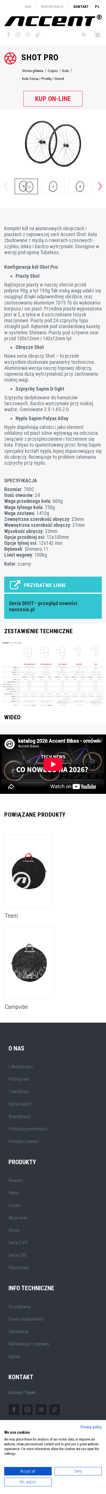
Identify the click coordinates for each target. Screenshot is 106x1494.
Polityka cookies (23, 1141)
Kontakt (81, 7)
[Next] (100, 186)
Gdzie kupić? (20, 1104)
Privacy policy (91, 1427)
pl (97, 7)
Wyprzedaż (18, 1267)
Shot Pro (40, 57)
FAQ (28, 7)
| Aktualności (20, 1066)
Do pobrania (19, 1306)
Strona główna (32, 71)
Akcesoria (17, 1217)
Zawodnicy (18, 1091)
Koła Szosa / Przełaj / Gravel (43, 79)
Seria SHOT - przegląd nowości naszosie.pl (43, 606)
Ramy (13, 1192)
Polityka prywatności (27, 1129)
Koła (65, 71)
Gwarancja (18, 1331)
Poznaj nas (18, 1079)
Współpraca (52, 7)
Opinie (14, 1356)
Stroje (14, 1230)
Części (53, 71)
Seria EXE (17, 1255)
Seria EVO (17, 1242)
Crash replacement (26, 1319)
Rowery (15, 1180)
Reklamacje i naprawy (28, 1344)
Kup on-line (53, 99)
